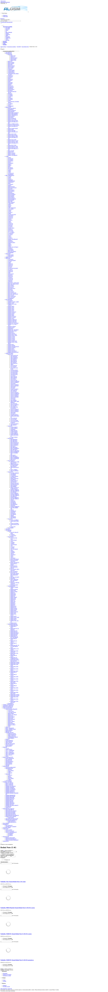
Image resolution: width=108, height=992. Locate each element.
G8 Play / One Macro (13, 239)
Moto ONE (11, 250)
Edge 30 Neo (11, 191)
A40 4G (10, 264)
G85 (9, 244)
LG (6, 31)
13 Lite (12, 546)
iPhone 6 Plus (11, 716)
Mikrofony (8, 731)
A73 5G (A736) (14, 423)
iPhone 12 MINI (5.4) (13, 123)
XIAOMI (7, 40)
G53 (9, 222)
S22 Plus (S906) (14, 497)
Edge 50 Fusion (11, 194)
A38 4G (10, 263)
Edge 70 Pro (11, 202)
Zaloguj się (5, 15)
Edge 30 (10, 188)
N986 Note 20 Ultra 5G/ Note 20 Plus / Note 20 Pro (14, 465)
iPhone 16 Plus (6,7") (13, 146)
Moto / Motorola (9, 32)
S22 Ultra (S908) (14, 498)
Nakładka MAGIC (10, 791)
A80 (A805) (13, 424)
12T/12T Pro (13, 544)
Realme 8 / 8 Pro (12, 326)
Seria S (10, 471)
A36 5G (12, 398)
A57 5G (12, 413)
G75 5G (10, 238)
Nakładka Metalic (10, 797)
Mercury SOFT (9, 785)
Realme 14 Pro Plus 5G (13, 346)
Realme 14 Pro (11, 345)
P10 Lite (10, 76)
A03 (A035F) (13, 358)
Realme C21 (11, 302)
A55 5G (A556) (14, 411)
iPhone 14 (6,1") (12, 134)
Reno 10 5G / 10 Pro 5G (13, 282)
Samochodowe (9, 768)
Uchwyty (5, 828)
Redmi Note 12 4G (14, 662)
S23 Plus (13, 502)
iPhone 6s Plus (11, 719)
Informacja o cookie (7, 975)
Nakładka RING (10, 799)
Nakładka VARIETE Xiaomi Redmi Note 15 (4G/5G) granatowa (17, 960)
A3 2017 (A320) (14, 389)
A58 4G (10, 270)
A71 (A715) (13, 419)
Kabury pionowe (10, 758)
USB (9, 771)
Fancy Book (9, 759)
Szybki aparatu (9, 740)
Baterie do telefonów (8, 706)
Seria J (10, 426)
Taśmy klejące (9, 741)
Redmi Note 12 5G (14, 663)
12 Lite (12, 542)
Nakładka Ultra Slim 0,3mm (12, 805)
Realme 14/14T (11, 347)
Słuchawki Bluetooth (10, 837)
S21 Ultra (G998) (14, 495)
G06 (9, 206)
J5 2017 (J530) (14, 432)
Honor (10, 54)
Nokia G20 (11, 254)
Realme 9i (11, 332)
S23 (12, 499)
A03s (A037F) (14, 355)
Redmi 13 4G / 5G (14, 617)
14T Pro (12, 554)
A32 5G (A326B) (14, 393)
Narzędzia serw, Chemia (11, 826)
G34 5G (10, 216)
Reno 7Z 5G (11, 286)
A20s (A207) (13, 377)
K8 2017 (10, 167)
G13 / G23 (10, 208)
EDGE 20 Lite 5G (12, 187)
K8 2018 (10, 168)
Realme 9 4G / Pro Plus (13, 329)
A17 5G (12, 375)
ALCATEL (8, 27)
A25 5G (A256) (14, 385)
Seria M (10, 438)
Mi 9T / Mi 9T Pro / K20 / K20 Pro (14, 580)
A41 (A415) (13, 403)
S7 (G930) (13, 475)
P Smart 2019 (11, 70)
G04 (9, 204)
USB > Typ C (9, 754)
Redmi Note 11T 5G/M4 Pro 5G (14, 658)
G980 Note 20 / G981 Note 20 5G (14, 462)
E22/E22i (10, 179)
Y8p (9, 104)
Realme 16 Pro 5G (12, 351)
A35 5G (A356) (14, 396)
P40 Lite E (11, 87)
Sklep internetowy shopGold (6, 988)
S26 (12, 515)
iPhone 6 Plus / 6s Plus (13, 112)
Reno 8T (10, 289)
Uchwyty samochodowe (11, 832)
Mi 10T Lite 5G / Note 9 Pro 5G (13, 566)
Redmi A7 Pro (13, 591)
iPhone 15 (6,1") (12, 139)
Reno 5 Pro (11, 285)
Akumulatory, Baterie (8, 705)
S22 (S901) (13, 496)
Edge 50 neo (11, 195)
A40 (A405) (13, 400)
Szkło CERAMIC (10, 809)
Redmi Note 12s (14, 671)
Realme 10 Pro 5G (12, 334)
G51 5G (10, 220)
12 (11, 541)
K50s (9, 165)
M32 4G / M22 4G (14, 450)
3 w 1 (7, 748)
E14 (9, 177)
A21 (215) (13, 379)
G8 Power (10, 241)
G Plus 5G (10, 203)
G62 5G (10, 230)
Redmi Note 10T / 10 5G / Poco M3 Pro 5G (14, 646)
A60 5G (10, 276)
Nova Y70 (10, 67)
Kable (5, 747)
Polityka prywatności (7, 974)
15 (11, 555)
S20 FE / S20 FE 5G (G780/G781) (14, 488)
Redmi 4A (13, 593)
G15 (9, 211)
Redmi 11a (13, 612)
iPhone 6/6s (11, 111)
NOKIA (7, 33)
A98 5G (10, 281)
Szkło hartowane (12, 822)
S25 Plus (13, 513)
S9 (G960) (13, 479)
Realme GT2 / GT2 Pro (13, 323)
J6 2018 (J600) (14, 433)
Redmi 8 (12, 602)
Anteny (8, 726)
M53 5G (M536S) (14, 458)
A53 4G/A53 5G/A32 (13, 268)
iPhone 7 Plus (11, 721)
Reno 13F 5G (11, 297)
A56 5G (12, 412)
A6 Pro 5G (11, 273)
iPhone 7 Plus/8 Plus (13, 114)
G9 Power (10, 249)
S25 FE (12, 512)
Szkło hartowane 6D (11, 814)
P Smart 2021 (11, 72)
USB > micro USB (10, 753)
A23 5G (12, 383)
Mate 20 (10, 64)
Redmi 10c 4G (14, 611)
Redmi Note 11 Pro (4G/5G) (14, 651)
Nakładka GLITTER (10, 789)
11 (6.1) (10, 710)
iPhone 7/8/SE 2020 (13, 113)
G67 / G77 (10, 231)
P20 (9, 78)
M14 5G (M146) (14, 445)
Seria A (10, 354)
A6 (9, 272)
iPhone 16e (11, 150)
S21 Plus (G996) (14, 494)
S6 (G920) (13, 474)
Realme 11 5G (11, 337)
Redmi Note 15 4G (14, 694)
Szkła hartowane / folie (8, 808)
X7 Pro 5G (13, 535)
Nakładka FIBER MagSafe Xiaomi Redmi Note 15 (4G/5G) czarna (17, 907)
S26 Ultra (13, 517)
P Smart (10, 69)
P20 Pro (10, 80)
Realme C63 (11, 315)
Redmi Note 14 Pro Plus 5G (14, 693)
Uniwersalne (9, 780)
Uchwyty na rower (10, 831)
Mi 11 (12, 568)
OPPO (7, 35)
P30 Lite (10, 82)
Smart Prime (9, 762)
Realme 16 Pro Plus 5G (13, 352)
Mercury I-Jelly (9, 782)
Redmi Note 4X (14, 625)
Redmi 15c (13, 622)
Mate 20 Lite (11, 65)
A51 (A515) (13, 405)
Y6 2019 (10, 99)
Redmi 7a (12, 601)
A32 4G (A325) (14, 392)
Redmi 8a (12, 603)
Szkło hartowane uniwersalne (12, 815)
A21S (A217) (13, 380)
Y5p (9, 97)
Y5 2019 (10, 95)
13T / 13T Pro (14, 549)
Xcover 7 (12, 526)
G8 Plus (10, 240)
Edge (9, 185)
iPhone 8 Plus (11, 723)
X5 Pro (12, 534)
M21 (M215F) (13, 447)
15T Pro (12, 558)
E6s (9, 183)
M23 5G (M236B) (14, 448)
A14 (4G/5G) (14, 372)
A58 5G (10, 271)
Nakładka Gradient (10, 790)
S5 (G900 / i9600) (14, 472)
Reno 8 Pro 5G (11, 288)
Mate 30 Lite (11, 66)
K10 (9, 157)
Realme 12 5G (11, 339)
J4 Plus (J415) (13, 430)
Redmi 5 (12, 596)
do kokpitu (10, 833)
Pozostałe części (10, 732)
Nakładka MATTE (10, 796)
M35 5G (13, 455)
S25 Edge (13, 511)
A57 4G (10, 269)
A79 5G (10, 279)
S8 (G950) (13, 477)
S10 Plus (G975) (14, 484)
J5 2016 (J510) (14, 431)
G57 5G (10, 226)
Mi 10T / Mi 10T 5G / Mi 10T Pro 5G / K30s (14, 563)
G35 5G (10, 217)
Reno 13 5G (11, 295)
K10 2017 (10, 158)
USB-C (10, 772)
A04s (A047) (13, 361)
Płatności (5, 985)
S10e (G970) (13, 485)
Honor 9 (12, 56)
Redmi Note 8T (14, 634)
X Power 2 (11, 173)
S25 (12, 509)
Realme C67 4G (12, 316)
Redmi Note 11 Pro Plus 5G (14, 654)
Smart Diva (9, 760)
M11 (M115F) (13, 440)
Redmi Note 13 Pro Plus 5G (14, 682)
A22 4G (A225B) (14, 381)
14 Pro (12, 551)
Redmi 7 (12, 600)
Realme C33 (11, 308)
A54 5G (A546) (14, 410)
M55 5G (13, 459)
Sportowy (8, 807)
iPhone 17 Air (11, 153)
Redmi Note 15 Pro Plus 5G (14, 702)
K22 (9, 161)
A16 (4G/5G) (14, 374)
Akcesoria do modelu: (8, 51)
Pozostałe (10, 106)
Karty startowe (9, 825)
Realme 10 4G (11, 333)
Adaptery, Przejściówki (8, 704)
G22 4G (10, 212)
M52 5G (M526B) (14, 457)
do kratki (10, 834)
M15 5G (12, 446)
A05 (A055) (13, 362)
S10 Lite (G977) (14, 483)
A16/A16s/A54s (12, 260)
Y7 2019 (10, 103)
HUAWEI (8, 28)
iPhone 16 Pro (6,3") (13, 147)
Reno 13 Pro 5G (12, 296)
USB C (10, 775)
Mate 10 (10, 61)
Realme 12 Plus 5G (12, 340)
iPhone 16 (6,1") (12, 145)
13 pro (12, 547)
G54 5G (10, 223)
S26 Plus (13, 516)
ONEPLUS (8, 34)
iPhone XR (11, 117)
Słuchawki (6, 836)
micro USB (11, 770)
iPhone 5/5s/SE (12, 110)
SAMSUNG (8, 37)
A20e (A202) (13, 376)
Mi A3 (12, 581)
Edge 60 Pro (11, 200)
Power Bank (6, 823)
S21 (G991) (13, 492)
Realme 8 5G (11, 327)
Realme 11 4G (11, 336)
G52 (9, 221)
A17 (9, 261)
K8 (9, 166)
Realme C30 (11, 306)
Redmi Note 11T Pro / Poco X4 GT (14, 660)
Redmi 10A (13, 610)
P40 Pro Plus (11, 89)
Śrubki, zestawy (11, 735)
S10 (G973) (13, 481)
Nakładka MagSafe (10, 795)
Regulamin (5, 973)
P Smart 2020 (11, 71)
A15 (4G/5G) (14, 373)
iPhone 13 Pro (11, 130)
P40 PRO (10, 88)
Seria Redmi (11, 585)
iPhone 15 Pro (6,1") (13, 141)
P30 (9, 81)
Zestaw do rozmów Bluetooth (12, 839)
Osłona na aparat (12, 733)
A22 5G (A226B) (14, 382)
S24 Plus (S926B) (14, 506)
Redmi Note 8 (14, 631)
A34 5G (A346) (14, 395)
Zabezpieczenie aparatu (11, 819)
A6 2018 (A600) (14, 414)
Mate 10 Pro (11, 63)
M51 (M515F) (13, 456)
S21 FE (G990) (14, 493)
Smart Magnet (9, 761)
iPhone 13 (11, 129)
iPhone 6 (10, 715)
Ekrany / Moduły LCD (11, 729)
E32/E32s (10, 182)
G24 (9, 213)
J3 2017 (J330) (14, 428)
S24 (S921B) (13, 504)
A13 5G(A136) (14, 371)
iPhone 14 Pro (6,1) (12, 135)
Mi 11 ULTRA (14, 571)
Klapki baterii (9, 730)
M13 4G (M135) (14, 442)
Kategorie (2, 49)
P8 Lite (10, 90)
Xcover (10, 518)
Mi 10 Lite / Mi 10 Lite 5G (14, 561)
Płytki (7, 739)
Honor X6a (13, 59)
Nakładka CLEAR (10, 788)
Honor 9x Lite (13, 57)
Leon (9, 169)
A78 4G (10, 277)
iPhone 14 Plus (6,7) (13, 136)
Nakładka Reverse (10, 798)
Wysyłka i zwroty (6, 986)
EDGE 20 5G (11, 186)
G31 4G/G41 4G (12, 214)
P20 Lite (10, 79)
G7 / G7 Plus (11, 232)
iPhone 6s (10, 718)
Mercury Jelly (9, 784)
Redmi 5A (13, 598)
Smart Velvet (9, 763)
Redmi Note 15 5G (14, 695)
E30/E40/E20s (11, 180)
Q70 (9, 172)
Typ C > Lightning (10, 750)
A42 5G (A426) (14, 404)
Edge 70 (10, 201)
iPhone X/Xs (11, 116)
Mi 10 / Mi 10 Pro (14, 559)
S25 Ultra (13, 514)
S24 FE (12, 505)
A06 (11, 364)
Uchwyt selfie (9, 829)
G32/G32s (10, 215)
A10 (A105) (13, 365)
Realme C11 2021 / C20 (13, 301)
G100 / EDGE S (12, 207)
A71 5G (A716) (14, 420)
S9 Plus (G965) (14, 480)
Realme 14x (11, 348)
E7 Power (10, 184)
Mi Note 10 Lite (14, 584)
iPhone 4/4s (11, 713)
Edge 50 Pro (11, 196)
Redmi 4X (13, 594)
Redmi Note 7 (13, 630)
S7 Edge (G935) (14, 476)
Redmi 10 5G (13, 609)
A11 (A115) (13, 366)
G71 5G (10, 234)
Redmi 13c (13, 618)
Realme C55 (11, 313)
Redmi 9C (13, 607)
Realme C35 (11, 309)
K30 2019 (10, 163)
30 (10, 852)
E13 (9, 176)
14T (12, 553)
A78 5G (10, 278)
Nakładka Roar (9, 800)
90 (12, 852)
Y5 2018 (10, 94)
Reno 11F (10, 290)
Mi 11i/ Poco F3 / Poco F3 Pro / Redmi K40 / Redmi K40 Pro (14, 574)
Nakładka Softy (10, 804)
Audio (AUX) (9, 749)
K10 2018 (10, 159)
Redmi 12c (13, 616)
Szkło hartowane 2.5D (11, 810)
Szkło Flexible (11, 820)
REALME (8, 36)
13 (11, 545)
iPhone (7, 30)
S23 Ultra (13, 503)
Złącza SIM (11, 738)
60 (11, 852)
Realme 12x (11, 344)
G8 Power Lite (11, 242)
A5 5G (10, 267)
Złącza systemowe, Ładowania (9, 745)
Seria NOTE (11, 460)
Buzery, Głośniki (10, 728)
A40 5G (10, 266)
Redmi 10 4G (13, 608)
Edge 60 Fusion (12, 198)
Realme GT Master (12, 319)
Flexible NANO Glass (11, 816)
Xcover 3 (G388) (14, 519)
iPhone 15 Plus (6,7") (13, 140)
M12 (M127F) (13, 441)
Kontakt (4, 981)
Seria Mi (11, 536)
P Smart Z (10, 75)
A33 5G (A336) (14, 394)
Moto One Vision (12, 251)
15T (11, 556)
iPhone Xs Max (12, 118)
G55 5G (10, 224)
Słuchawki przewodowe (11, 838)
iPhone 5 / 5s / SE (12, 714)
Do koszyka (16, 863)
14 (11, 550)
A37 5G (12, 399)
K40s (9, 164)
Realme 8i (10, 328)
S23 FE (12, 500)
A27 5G (12, 387)
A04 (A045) (13, 360)
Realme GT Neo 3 (12, 321)
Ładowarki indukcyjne (11, 767)
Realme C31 (11, 307)
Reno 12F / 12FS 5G (13, 293)
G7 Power (10, 233)
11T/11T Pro (13, 540)
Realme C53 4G (12, 311)
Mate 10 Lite (11, 62)
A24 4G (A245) (14, 384)
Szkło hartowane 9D (10, 811)
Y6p (9, 100)
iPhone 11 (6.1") (12, 119)
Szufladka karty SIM (13, 737)
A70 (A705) (13, 418)
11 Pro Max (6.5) (12, 712)
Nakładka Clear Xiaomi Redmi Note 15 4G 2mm (13, 881)
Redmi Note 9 (13, 635)
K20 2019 (10, 160)
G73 (9, 236)
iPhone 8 (10, 722)
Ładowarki (6, 766)
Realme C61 (11, 314)
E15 (9, 178)
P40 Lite (10, 85)
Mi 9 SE (12, 578)
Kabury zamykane (8, 757)
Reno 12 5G (11, 291)
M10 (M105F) (13, 439)
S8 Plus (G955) (14, 478)
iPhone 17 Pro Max (12, 155)
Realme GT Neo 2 (12, 320)
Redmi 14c (13, 619)
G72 (9, 235)
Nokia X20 (11, 255)
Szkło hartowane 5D (10, 813)
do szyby (10, 835)
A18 (9, 262)
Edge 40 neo (11, 193)
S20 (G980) (13, 486)
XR (9, 725)
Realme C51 (11, 310)
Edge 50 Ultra (11, 197)
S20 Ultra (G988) (14, 490)
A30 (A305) (13, 390)
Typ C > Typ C (9, 751)
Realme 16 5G (11, 349)
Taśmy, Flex (9, 742)
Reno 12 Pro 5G (12, 292)
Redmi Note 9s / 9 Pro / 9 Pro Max (14, 637)
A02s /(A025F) (14, 357)
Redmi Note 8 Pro (14, 632)
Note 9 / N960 (13, 469)
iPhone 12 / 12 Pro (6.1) (13, 125)
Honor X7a (13, 60)
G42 (9, 219)
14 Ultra (12, 552)
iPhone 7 (10, 720)
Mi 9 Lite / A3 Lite (14, 577)
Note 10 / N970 (14, 470)
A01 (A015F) (13, 356)
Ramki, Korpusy (12, 734)
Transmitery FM (6, 827)
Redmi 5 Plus (13, 597)
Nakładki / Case (7, 781)
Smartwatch (11, 817)
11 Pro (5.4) (11, 711)
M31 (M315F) (13, 449)
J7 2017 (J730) (14, 437)
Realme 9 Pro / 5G (12, 330)
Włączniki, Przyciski (10, 743)
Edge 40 (10, 192)
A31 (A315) (13, 391)
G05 (9, 205)
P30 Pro (10, 83)
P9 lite (10, 93)
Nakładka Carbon (10, 787)
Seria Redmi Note (12, 624)
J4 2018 (12, 429)
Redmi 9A (13, 606)
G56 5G (10, 225)
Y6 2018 (10, 98)
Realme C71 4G (12, 317)
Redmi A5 (13, 590)
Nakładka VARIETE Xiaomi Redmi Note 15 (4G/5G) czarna (16, 934)
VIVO (7, 39)
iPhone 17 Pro (11, 154)
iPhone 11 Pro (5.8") (13, 120)
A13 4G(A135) (14, 370)
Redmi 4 (12, 592)
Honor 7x (12, 55)
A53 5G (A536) (14, 409)
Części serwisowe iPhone (11, 709)
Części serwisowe (7, 707)
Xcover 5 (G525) (14, 523)
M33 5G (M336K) (14, 451)
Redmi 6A (13, 599)
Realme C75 (11, 318)
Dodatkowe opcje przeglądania (6, 844)
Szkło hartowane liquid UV (12, 818)
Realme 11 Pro (11, 338)
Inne (7, 756)
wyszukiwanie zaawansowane (6, 22)
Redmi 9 (12, 605)
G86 (9, 245)
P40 (9, 84)
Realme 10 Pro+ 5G (12, 335)
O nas (4, 980)
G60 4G (10, 229)
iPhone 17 (11, 151)
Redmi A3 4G (14, 589)
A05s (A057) (13, 363)
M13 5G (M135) (14, 443)
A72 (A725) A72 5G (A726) (14, 422)
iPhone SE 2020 (12, 108)
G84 (9, 243)
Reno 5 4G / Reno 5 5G (13, 283)
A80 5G (10, 280)
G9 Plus (10, 248)
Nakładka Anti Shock (11, 786)
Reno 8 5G (11, 287)
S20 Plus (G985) (14, 489)
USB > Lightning (10, 752)
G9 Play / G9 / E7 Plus (13, 247)
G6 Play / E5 (11, 227)
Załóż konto (5, 16)
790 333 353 (3, 1)
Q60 (9, 170)
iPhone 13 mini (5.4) (13, 128)
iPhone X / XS (11, 724)
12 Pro (12, 543)
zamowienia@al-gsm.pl (5, 2)
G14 (9, 210)
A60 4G (10, 274)
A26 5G (12, 386)
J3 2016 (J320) (14, 427)
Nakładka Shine (9, 801)
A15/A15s (10, 259)
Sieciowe (8, 773)
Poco (9, 531)
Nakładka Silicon (10, 803)
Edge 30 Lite (11, 189)
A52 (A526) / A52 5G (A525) (14, 407)
